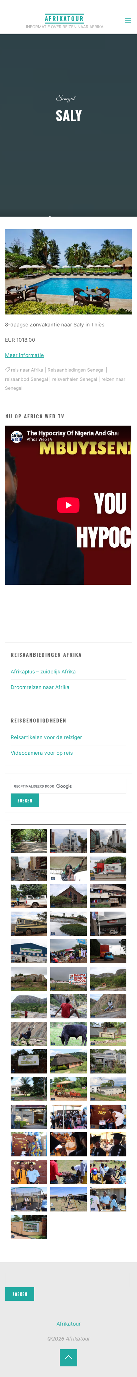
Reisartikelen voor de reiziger (46, 737)
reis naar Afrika (27, 370)
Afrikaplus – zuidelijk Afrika (43, 671)
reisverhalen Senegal (74, 379)
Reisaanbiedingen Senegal (76, 370)
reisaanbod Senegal (26, 379)
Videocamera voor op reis (42, 753)
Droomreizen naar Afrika (40, 687)
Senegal (65, 99)
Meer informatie (24, 355)
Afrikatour (64, 18)
